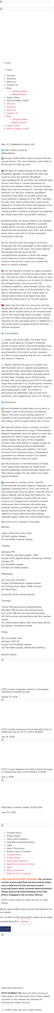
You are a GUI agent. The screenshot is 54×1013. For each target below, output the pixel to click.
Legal (9, 845)
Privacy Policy (14, 836)
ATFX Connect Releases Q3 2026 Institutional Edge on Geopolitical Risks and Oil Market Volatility (26, 770)
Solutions (11, 78)
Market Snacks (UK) (25, 144)
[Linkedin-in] (4, 819)
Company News (20, 91)
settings (24, 921)
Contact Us (12, 85)
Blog (9, 88)
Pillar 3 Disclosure (15, 848)
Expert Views (13, 97)
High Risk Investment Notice (21, 842)
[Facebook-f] (4, 136)
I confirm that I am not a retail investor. (22, 1010)
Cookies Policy (14, 832)
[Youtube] (12, 819)
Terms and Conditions (17, 839)
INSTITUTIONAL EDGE (18, 100)
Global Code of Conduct (19, 851)
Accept (5, 929)
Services (11, 75)
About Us (11, 81)
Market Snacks (19, 94)
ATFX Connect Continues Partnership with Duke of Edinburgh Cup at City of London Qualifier (26, 730)
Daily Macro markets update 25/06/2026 (21, 807)
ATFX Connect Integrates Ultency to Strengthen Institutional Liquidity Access (25, 690)
